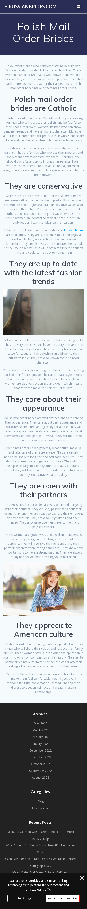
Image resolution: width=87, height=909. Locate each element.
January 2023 (40, 744)
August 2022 (40, 777)
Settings (24, 898)
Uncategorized (40, 808)
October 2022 (40, 764)
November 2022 (40, 757)
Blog (40, 801)
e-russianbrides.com (30, 6)
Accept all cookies (63, 898)
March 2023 (40, 730)
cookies (34, 881)
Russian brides (73, 230)
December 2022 (41, 750)
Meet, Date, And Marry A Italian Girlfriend (40, 872)
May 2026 (40, 723)
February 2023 (40, 737)
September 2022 (40, 771)
